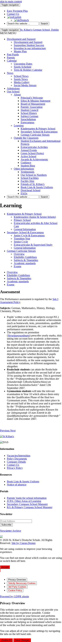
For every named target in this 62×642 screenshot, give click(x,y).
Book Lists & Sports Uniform (37, 187)
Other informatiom (24, 168)
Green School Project (32, 153)
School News (21, 76)
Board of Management (33, 103)
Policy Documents (17, 458)
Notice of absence (16, 484)
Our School (13, 91)
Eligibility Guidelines (25, 257)
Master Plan (20, 51)
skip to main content (11, 1)
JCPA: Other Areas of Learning (24, 501)
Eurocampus (27, 122)
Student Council (29, 110)
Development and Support (21, 39)
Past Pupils (13, 54)
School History (29, 113)
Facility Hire (27, 181)
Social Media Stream (25, 85)
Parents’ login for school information (26, 498)
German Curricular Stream (35, 134)
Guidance (26, 162)
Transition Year (22, 238)
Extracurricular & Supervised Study (33, 244)
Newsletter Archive (10, 530)
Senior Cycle (21, 241)
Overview (19, 254)
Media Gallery (21, 82)
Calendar (12, 60)
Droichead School (30, 190)
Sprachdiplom (28, 119)
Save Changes (22, 640)
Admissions (13, 88)
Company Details (16, 461)
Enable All (6, 640)
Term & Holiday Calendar (28, 69)
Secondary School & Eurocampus (39, 131)
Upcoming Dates (23, 63)
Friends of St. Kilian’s (32, 184)
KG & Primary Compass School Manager (29, 507)
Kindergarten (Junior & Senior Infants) (35, 216)
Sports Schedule (22, 66)
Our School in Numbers (34, 174)
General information (25, 247)
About (17, 94)
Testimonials (27, 171)
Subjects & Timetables (26, 260)
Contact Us (13, 464)
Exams (17, 266)
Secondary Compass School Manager (27, 504)
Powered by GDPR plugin (14, 596)
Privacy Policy (15, 467)
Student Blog (28, 165)
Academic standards (25, 263)
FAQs (24, 193)
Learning (19, 125)
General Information (25, 229)
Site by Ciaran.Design (23, 543)
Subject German (29, 116)
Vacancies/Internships (18, 455)
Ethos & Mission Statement (35, 100)
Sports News (21, 79)
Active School (28, 156)
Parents (11, 57)
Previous (5, 430)
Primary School (22, 220)
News (10, 73)
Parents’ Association (32, 107)
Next (13, 430)
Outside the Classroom (26, 137)
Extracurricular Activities (34, 147)
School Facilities (30, 178)
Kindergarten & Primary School (38, 128)
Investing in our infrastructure (30, 48)
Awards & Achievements (34, 159)
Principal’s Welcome (32, 97)
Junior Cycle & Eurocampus (29, 235)
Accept (4, 567)
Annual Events (29, 150)
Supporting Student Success (29, 45)
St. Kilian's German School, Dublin (39, 29)
